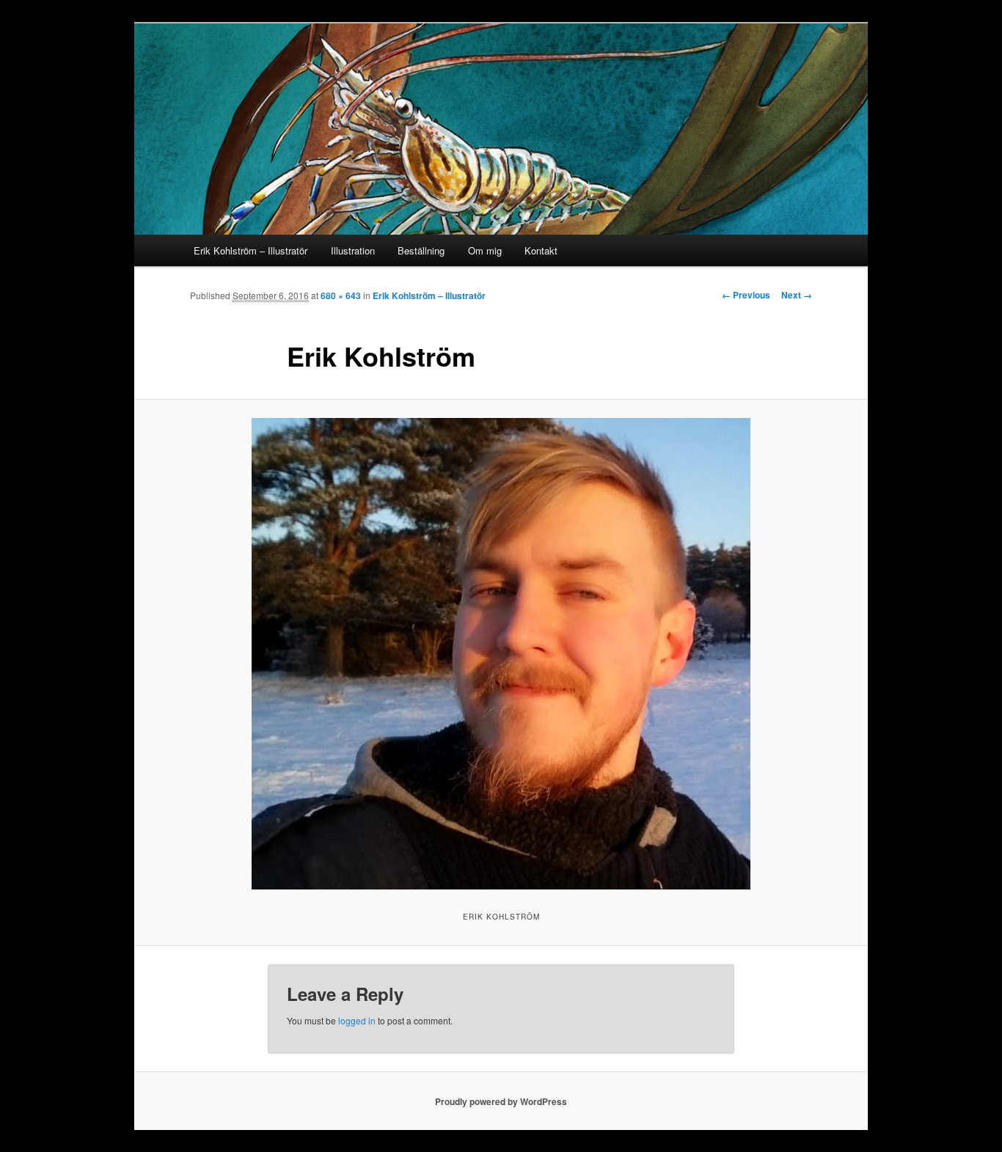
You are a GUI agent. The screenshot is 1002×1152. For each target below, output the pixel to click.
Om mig (485, 250)
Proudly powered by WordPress (501, 1101)
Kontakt (540, 250)
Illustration (353, 250)
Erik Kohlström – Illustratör (250, 250)
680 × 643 (341, 295)
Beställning (421, 250)
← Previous (746, 294)
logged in (357, 1020)
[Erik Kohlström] (501, 653)
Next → (796, 294)
